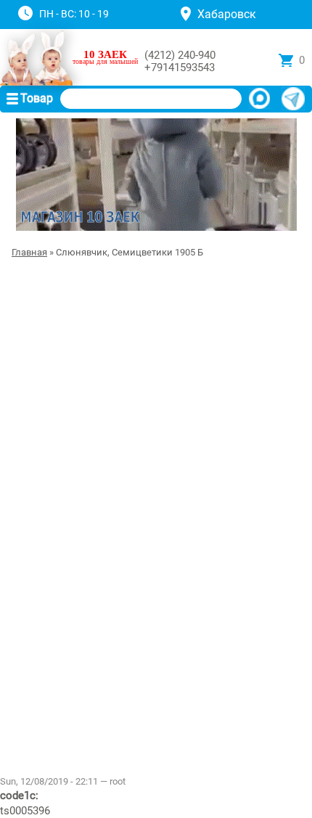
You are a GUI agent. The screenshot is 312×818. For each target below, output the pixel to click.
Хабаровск (226, 14)
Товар (36, 98)
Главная (29, 252)
